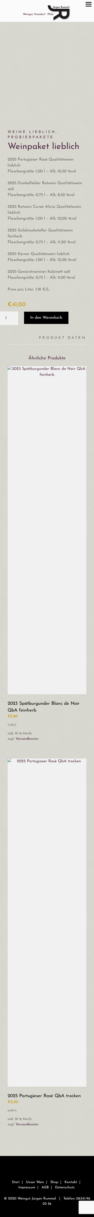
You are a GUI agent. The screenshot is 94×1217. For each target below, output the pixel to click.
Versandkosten (27, 739)
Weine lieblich (32, 132)
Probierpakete (31, 137)
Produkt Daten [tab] (62, 338)
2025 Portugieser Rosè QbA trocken (44, 1096)
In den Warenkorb (46, 318)
